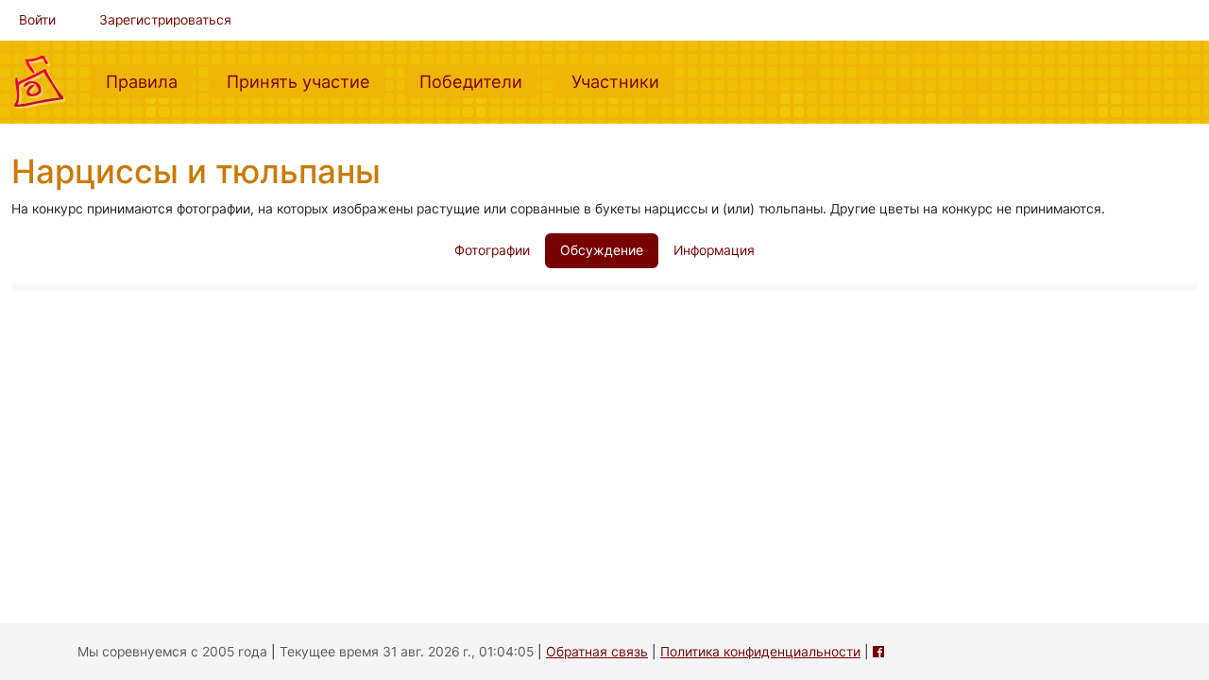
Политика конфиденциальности (760, 651)
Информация (714, 250)
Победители (478, 81)
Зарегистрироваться (165, 19)
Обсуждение (601, 250)
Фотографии (492, 250)
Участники (622, 81)
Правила (149, 81)
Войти (37, 19)
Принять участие (306, 81)
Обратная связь (597, 651)
